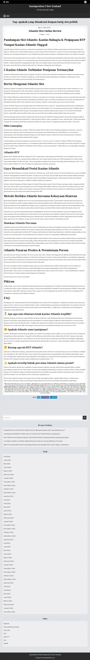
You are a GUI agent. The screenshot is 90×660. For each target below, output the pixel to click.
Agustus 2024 (8, 539)
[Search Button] (85, 2)
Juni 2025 (7, 503)
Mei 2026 (7, 464)
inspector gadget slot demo (23, 389)
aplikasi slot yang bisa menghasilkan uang (69, 385)
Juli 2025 (7, 500)
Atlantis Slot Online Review (45, 31)
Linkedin (54, 397)
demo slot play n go (66, 386)
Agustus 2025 (8, 496)
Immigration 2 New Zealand (45, 6)
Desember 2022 (9, 612)
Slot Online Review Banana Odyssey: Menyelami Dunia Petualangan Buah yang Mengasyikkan (36, 437)
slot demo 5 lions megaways (30, 390)
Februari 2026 (9, 474)
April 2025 (7, 510)
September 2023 (10, 579)
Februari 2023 (9, 604)
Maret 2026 (8, 471)
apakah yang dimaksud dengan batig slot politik (40, 385)
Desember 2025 (9, 482)
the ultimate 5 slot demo (74, 392)
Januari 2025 (8, 521)
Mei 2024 (7, 550)
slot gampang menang (11, 627)
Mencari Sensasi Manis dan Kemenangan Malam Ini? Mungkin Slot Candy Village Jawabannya (36, 445)
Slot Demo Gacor (45, 28)
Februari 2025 (9, 518)
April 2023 (7, 597)
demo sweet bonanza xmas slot (32, 388)
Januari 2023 (8, 608)
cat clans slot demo (33, 386)
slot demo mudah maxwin (71, 390)
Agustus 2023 (8, 583)
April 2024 (7, 554)
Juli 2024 (7, 543)
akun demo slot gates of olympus (21, 384)
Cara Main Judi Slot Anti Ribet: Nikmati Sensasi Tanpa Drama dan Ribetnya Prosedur (33, 441)
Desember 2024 (9, 525)
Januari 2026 (8, 478)
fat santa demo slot (64, 388)
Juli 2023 (7, 586)
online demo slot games (39, 389)
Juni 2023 (7, 590)
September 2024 (9, 536)
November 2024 (9, 529)
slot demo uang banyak (22, 392)
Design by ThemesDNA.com (45, 658)
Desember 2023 (9, 568)
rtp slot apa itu (16, 390)
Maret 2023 (8, 601)
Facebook (46, 397)
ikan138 (6, 623)
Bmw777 (7, 637)
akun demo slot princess (51, 384)
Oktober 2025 (9, 489)
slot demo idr (59, 390)
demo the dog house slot (49, 388)
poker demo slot (70, 389)
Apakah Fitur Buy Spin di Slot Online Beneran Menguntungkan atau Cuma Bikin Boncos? (34, 430)
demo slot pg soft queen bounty (50, 386)
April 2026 (7, 467)
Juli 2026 (7, 456)
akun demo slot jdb (37, 384)
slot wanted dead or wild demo (39, 392)
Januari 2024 (8, 565)
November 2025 (9, 485)
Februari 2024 (9, 561)
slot (5, 633)
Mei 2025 (7, 507)
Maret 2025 (8, 514)
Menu (7, 2)
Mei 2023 (7, 594)
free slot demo (75, 388)
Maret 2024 (8, 557)
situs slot (7, 630)
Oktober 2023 (9, 576)
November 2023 (9, 572)
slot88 (6, 643)
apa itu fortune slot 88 (19, 385)
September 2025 (10, 492)
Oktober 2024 (8, 532)
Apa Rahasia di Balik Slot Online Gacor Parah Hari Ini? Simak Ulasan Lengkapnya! (32, 434)
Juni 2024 (7, 547)
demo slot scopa (17, 388)
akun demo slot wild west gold (69, 384)
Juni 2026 (7, 460)
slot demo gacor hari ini (46, 390)
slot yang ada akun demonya (58, 392)
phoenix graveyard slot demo (56, 389)
